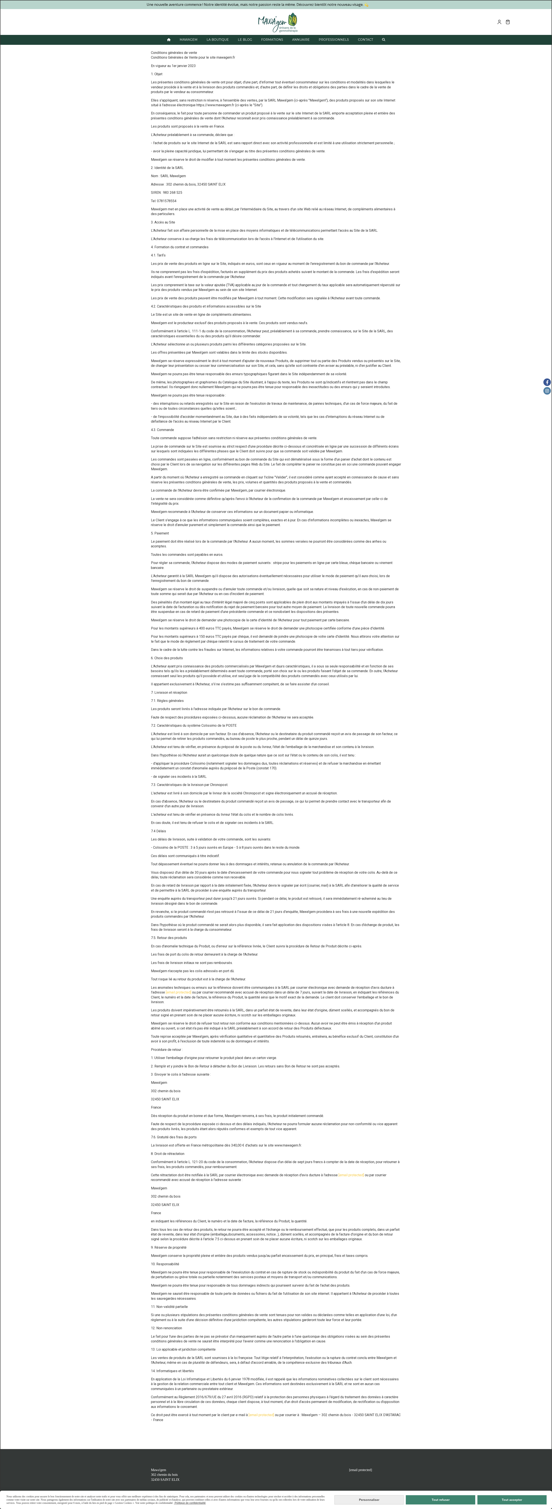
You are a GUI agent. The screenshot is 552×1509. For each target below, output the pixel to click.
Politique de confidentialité (190, 1502)
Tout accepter (512, 1499)
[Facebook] (547, 382)
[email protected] (178, 992)
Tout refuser (441, 1499)
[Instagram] (547, 391)
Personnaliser (369, 1499)
